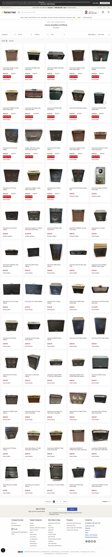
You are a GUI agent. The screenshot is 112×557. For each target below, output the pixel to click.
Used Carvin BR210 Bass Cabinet (31, 265)
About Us (13, 523)
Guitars (22, 17)
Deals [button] (78, 17)
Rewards (99, 7)
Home (48, 22)
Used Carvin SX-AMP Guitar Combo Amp (32, 68)
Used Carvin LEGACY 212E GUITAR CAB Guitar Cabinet (76, 375)
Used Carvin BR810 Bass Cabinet (54, 265)
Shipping (87, 528)
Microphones (62, 17)
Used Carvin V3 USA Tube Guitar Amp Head (100, 302)
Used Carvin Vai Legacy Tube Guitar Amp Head (33, 108)
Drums (38, 17)
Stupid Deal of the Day (54, 523)
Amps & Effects (32, 17)
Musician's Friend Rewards (74, 523)
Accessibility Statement (49, 553)
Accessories (69, 17)
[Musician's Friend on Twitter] (89, 541)
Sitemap (92, 551)
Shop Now (50, 7)
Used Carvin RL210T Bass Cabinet (99, 68)
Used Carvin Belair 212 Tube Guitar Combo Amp (32, 412)
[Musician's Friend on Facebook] (86, 541)
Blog (104, 7)
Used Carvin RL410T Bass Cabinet (10, 375)
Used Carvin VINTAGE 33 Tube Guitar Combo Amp (55, 448)
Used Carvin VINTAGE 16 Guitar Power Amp (77, 228)
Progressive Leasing (72, 530)
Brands (20, 34)
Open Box (50, 530)
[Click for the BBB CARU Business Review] (20, 552)
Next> (65, 501)
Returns (87, 530)
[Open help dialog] (3, 550)
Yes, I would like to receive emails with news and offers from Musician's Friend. (65, 513)
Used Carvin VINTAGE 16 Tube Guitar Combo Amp (11, 108)
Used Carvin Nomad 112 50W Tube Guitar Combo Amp (33, 448)
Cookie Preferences (51, 3)
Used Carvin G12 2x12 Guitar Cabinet (10, 302)
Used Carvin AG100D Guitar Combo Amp (54, 108)
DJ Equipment (33, 539)
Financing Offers (71, 525)
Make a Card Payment (91, 535)
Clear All (11, 41)
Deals (49, 525)
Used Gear (51, 527)
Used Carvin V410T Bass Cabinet (53, 148)
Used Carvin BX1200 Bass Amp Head (77, 265)
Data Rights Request (45, 551)
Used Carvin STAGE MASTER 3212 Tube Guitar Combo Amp (100, 448)
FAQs (86, 532)
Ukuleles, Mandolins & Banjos (38, 527)
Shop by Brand (52, 534)
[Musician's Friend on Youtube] (92, 541)
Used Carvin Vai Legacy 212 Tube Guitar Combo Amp (54, 412)
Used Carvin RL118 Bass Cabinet (53, 188)
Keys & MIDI (44, 17)
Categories (5, 34)
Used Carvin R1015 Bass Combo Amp (78, 188)
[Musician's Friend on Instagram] (94, 541)
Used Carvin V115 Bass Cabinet (55, 485)
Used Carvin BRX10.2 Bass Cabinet (99, 375)
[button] (108, 12)
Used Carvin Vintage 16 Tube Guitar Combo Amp (10, 68)
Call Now (92, 523)
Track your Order (89, 526)
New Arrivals (51, 536)
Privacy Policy (41, 2)
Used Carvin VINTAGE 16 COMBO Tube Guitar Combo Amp (78, 448)
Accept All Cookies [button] (105, 3)
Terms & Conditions (65, 551)
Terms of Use (43, 3)
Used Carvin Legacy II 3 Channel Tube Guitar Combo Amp (33, 228)
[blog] (19, 529)
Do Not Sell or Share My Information (31, 551)
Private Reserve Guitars (54, 539)
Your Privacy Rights (75, 551)
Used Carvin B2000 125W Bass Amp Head (55, 68)
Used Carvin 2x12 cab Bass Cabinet (32, 485)
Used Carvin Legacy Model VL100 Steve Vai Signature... (54, 375)
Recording (55, 17)
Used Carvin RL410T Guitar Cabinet (10, 148)
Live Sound (50, 17)
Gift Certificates (52, 543)
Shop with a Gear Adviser (55, 545)
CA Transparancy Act (84, 551)
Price (52, 34)
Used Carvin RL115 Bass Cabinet (98, 228)
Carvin (52, 22)
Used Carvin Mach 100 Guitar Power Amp (99, 188)
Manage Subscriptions (91, 537)
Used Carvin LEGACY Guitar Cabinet (10, 412)
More (74, 17)
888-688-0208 (58, 7)
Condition (37, 34)
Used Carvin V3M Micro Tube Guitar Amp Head (10, 265)
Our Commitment (15, 525)
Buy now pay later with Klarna (74, 527)
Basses (26, 17)
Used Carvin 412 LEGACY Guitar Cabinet (77, 412)
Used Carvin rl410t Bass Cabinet (78, 108)
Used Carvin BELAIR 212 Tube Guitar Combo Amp (100, 148)
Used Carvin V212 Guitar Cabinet (78, 338)
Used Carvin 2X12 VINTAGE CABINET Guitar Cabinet (99, 265)
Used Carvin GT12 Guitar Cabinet (33, 301)
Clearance (50, 541)
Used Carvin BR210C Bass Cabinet (54, 338)
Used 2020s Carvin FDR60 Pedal (10, 485)
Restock (50, 532)
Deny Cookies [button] (96, 3)
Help (108, 7)
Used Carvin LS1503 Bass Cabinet (32, 375)
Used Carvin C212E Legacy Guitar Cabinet (32, 338)
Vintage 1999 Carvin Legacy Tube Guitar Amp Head (32, 148)
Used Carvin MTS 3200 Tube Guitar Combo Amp (99, 412)
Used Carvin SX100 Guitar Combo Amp (76, 485)
